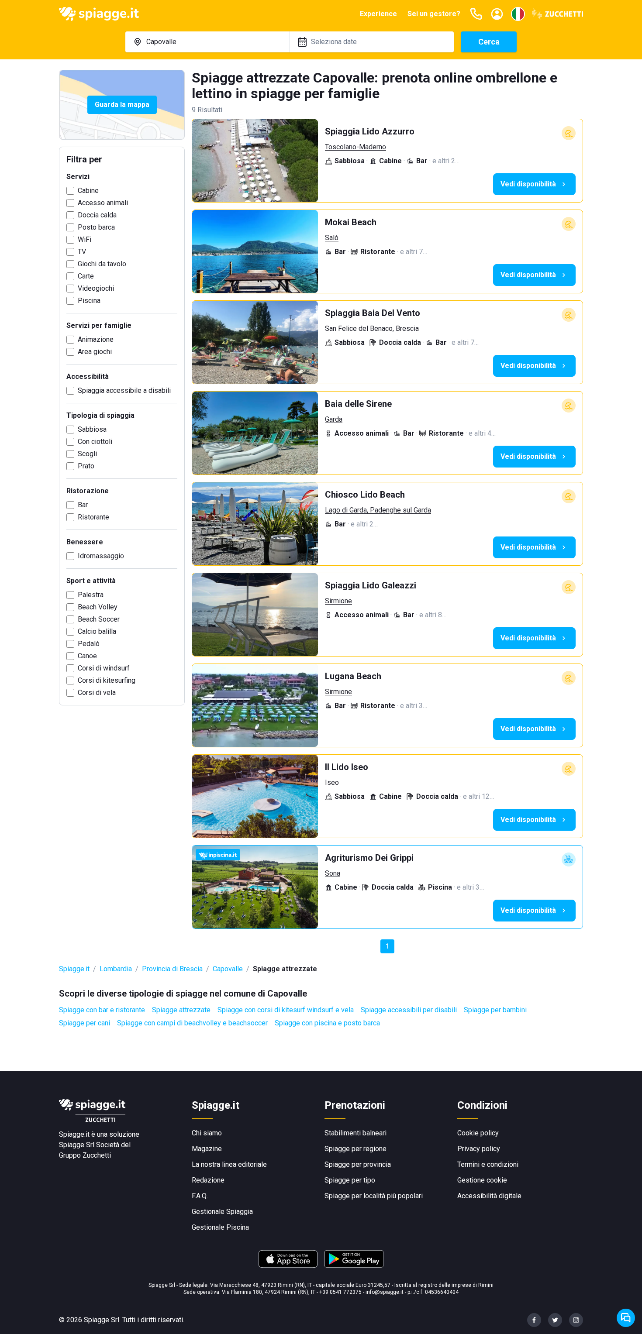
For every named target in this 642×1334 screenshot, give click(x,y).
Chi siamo (207, 1133)
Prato (86, 466)
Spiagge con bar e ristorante (102, 1010)
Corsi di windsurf (104, 668)
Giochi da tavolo (102, 264)
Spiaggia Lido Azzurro (369, 131)
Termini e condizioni (487, 1164)
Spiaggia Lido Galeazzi (370, 585)
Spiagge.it (74, 969)
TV (82, 252)
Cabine (88, 190)
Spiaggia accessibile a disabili (124, 390)
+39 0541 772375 (340, 1292)
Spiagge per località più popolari (373, 1196)
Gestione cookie (482, 1180)
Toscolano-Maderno (355, 147)
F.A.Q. (200, 1196)
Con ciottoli (95, 441)
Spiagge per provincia (357, 1164)
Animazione (96, 339)
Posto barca (96, 227)
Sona (332, 873)
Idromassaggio (101, 556)
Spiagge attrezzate (181, 1010)
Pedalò (89, 643)
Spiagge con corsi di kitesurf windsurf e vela (285, 1010)
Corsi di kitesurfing (106, 680)
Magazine (207, 1149)
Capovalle (228, 969)
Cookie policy (478, 1133)
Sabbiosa (92, 429)
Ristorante (93, 517)
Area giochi (95, 351)
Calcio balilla (97, 631)
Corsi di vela (97, 692)
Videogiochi (96, 288)
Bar (83, 505)
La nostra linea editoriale (229, 1164)
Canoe (87, 656)
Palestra (91, 595)
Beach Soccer (99, 619)
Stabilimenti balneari (355, 1133)
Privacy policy (478, 1149)
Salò (331, 238)
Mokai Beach (350, 222)
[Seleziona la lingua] (518, 14)
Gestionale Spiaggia (222, 1211)
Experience (378, 14)
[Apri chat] (626, 1318)
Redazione (208, 1180)
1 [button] (388, 946)
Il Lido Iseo (346, 767)
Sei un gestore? (433, 14)
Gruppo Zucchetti (85, 1155)
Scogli (87, 454)
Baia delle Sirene (358, 404)
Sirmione (338, 601)
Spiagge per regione (355, 1149)
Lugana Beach (353, 676)
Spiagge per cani (84, 1023)
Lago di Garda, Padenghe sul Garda (378, 510)
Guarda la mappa (122, 104)
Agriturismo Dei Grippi (369, 858)
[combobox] (207, 41)
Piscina (89, 300)
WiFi (84, 239)
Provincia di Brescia (172, 969)
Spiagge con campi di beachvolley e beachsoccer (192, 1023)
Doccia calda (97, 215)
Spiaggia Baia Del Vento (372, 313)
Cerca (489, 41)
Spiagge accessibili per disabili (409, 1010)
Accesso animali (103, 203)
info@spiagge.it (385, 1292)
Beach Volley (97, 607)
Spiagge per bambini (495, 1010)
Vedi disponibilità (528, 184)
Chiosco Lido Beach (365, 494)
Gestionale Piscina (220, 1227)
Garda (333, 419)
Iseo (332, 782)
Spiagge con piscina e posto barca (327, 1023)
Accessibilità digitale (489, 1196)
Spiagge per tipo (349, 1180)
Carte (86, 276)
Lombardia (116, 969)
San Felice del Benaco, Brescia (372, 328)
